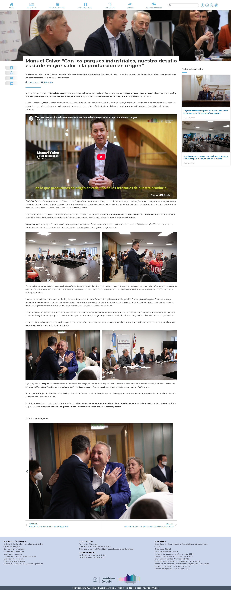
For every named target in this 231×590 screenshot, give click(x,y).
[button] (27, 471)
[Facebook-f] (202, 5)
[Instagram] (211, 5)
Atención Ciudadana (154, 8)
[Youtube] (216, 5)
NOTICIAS (48, 82)
